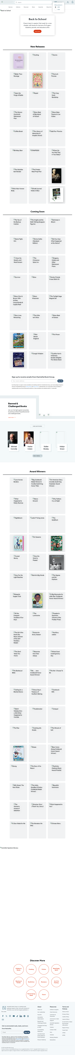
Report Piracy (65, 1027)
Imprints (40, 7)
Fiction (44, 969)
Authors (18, 7)
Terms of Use (65, 1011)
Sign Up (60, 381)
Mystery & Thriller (19, 981)
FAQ (51, 1032)
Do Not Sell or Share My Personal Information (67, 1023)
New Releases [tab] (37, 46)
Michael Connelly (14, 447)
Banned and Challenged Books (42, 1022)
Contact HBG (53, 1029)
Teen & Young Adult (31, 994)
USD (58, 7)
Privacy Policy (65, 1014)
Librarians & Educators (53, 1015)
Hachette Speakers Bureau (54, 1023)
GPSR (63, 1035)
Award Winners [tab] (37, 471)
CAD (58, 9)
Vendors (52, 1034)
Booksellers (53, 1040)
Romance (44, 982)
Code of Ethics (65, 1019)
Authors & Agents (54, 1009)
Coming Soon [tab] (38, 211)
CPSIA (63, 1032)
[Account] (68, 2)
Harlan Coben (30, 447)
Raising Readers (54, 1037)
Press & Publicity (42, 1039)
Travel (44, 994)
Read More (37, 31)
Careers (52, 1027)
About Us (48, 7)
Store (33, 7)
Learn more (11, 417)
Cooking (31, 969)
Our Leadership (41, 1012)
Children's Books (19, 969)
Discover (26, 7)
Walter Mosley (46, 447)
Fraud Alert (65, 1030)
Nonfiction (31, 982)
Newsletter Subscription (41, 1018)
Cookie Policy (65, 1016)
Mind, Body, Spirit (56, 969)
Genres (10, 7)
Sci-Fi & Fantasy (56, 981)
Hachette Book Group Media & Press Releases (41, 1035)
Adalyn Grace (62, 447)
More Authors (36, 456)
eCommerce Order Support (54, 1019)
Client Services (53, 1012)
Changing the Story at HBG (42, 1026)
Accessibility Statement (41, 1030)
